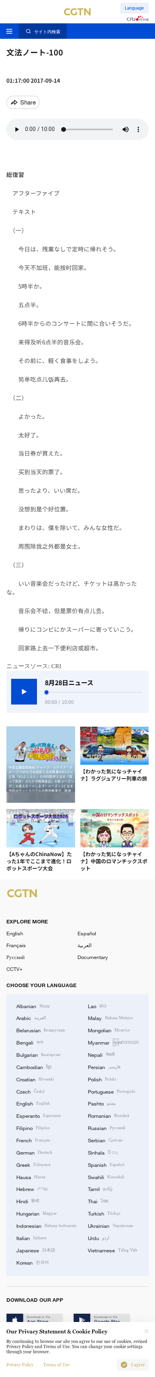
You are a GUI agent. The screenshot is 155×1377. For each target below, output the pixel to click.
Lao (97, 1005)
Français (16, 945)
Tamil (100, 1188)
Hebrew (32, 1188)
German (34, 1152)
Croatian (35, 1079)
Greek (33, 1164)
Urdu (98, 1237)
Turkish (104, 1213)
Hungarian (36, 1213)
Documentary (93, 957)
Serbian (105, 1139)
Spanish (106, 1164)
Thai (98, 1200)
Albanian (33, 1005)
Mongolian (109, 1029)
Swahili (106, 1176)
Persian (104, 1066)
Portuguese (111, 1091)
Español (87, 933)
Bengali (29, 1042)
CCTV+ (14, 969)
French (33, 1139)
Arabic (31, 1017)
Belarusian (40, 1029)
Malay (110, 1017)
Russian (106, 1127)
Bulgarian (38, 1054)
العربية (85, 945)
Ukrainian (110, 1225)
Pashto (102, 1103)
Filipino (33, 1127)
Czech (30, 1091)
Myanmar (113, 1042)
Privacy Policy (19, 1365)
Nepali (101, 1054)
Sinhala (103, 1152)
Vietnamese (112, 1250)
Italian (31, 1237)
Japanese (35, 1250)
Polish (102, 1079)
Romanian (108, 1115)
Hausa (30, 1176)
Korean (32, 1262)
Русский (15, 957)
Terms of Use (56, 1365)
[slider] (46, 692)
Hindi (27, 1200)
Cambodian (33, 1066)
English (14, 933)
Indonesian (46, 1225)
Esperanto (38, 1115)
